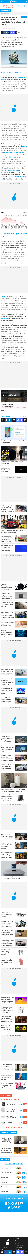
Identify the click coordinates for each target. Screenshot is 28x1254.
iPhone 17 (4, 1182)
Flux (3, 1250)
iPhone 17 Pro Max (6, 1173)
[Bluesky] (15, 1207)
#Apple (7, 416)
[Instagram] (12, 1207)
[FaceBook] (18, 1203)
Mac (6, 1163)
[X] (9, 1203)
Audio (21, 1163)
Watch (17, 1163)
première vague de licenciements (13, 152)
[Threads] (16, 1203)
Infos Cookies (18, 1250)
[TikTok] (9, 1207)
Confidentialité (18, 1248)
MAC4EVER (14, 1)
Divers (7, 13)
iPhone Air (4, 1187)
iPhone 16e (4, 1191)
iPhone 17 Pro (5, 1177)
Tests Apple (21, 6)
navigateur (4, 166)
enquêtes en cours (13, 170)
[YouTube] (21, 1203)
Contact (17, 1238)
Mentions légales (19, 1245)
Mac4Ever (3, 13)
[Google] (12, 1203)
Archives (4, 1248)
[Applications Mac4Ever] (6, 1203)
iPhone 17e (4, 1168)
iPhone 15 (4, 318)
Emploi (17, 1243)
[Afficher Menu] (1, 1)
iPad (14, 1163)
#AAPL (3, 416)
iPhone (3, 296)
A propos (17, 1241)
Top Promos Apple (8, 6)
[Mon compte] (26, 1)
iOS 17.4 (12, 157)
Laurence (5, 28)
